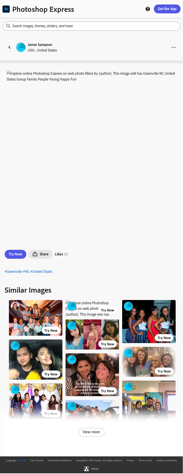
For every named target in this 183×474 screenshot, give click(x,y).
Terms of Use (145, 460)
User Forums (36, 460)
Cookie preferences (166, 460)
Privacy (130, 460)
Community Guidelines (60, 460)
